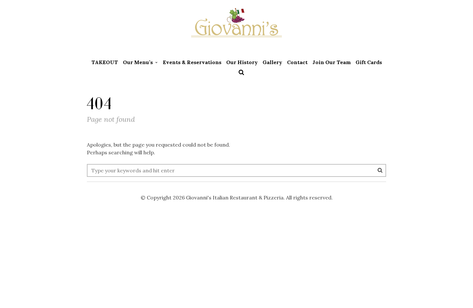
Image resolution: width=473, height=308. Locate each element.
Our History (242, 62)
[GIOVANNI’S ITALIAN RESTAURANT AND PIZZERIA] (236, 27)
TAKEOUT (104, 62)
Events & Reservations (192, 62)
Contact (297, 62)
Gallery (272, 62)
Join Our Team (331, 62)
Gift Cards (369, 62)
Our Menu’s (138, 62)
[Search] (380, 170)
